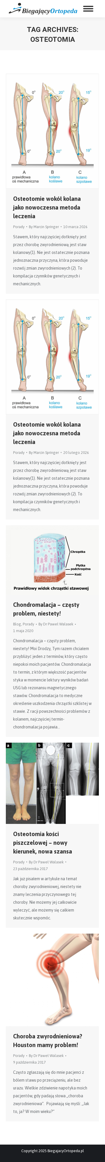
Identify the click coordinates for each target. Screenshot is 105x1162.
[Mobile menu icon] (88, 8)
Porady (18, 227)
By (44, 227)
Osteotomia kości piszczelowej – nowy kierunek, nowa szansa (42, 843)
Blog (17, 624)
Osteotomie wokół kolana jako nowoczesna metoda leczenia (47, 207)
